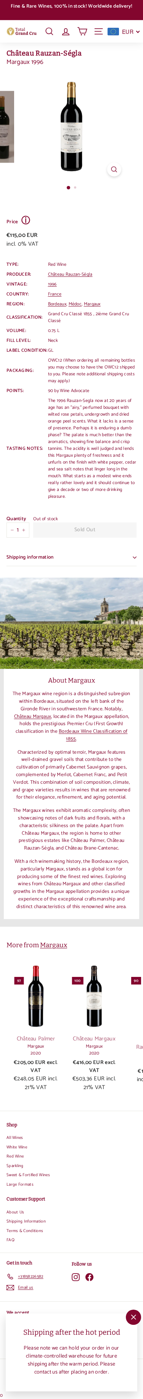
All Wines (14, 1137)
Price (18, 221)
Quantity (16, 519)
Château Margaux (32, 716)
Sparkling (15, 1165)
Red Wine (15, 1156)
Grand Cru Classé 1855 (71, 314)
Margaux (92, 304)
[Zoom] (114, 169)
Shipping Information (26, 1221)
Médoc (75, 304)
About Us (15, 1212)
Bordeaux (57, 304)
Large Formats (20, 1184)
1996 (52, 284)
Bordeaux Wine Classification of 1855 (93, 735)
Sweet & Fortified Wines (28, 1175)
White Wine (16, 1147)
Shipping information (30, 557)
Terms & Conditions (24, 1230)
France (55, 294)
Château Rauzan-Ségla (44, 53)
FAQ (10, 1240)
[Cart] (82, 31)
